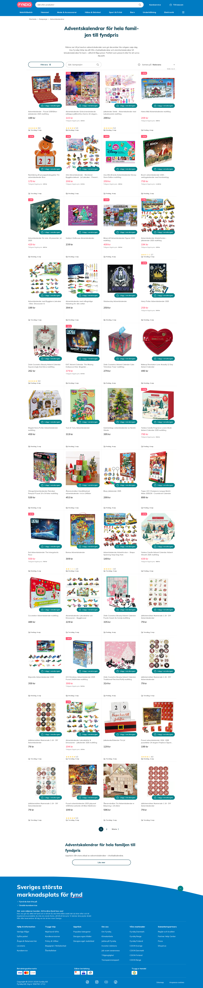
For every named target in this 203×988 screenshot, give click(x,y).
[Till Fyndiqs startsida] (24, 5)
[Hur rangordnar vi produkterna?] (139, 65)
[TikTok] (87, 982)
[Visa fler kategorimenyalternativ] (183, 12)
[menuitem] (26, 12)
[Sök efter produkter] (140, 5)
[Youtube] (106, 982)
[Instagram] (97, 982)
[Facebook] (115, 982)
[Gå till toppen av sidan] (180, 888)
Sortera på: (147, 64)
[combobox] (89, 5)
